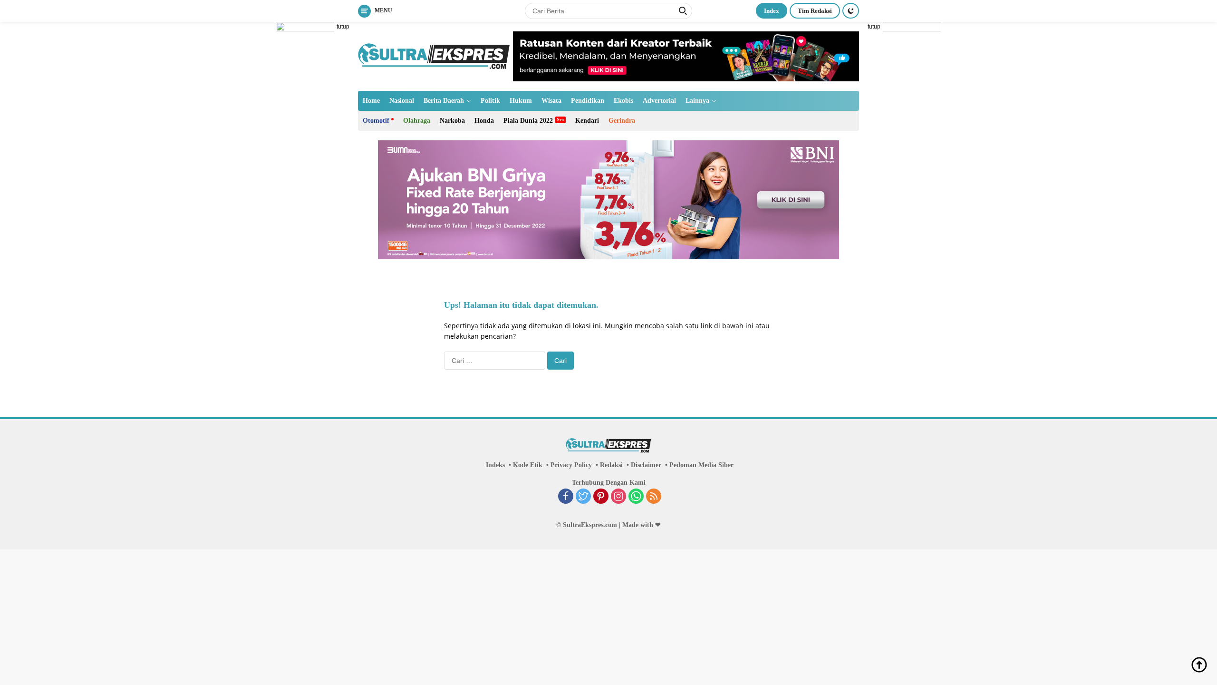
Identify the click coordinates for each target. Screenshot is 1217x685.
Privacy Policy (571, 465)
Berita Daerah (444, 100)
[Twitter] (583, 497)
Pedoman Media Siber (701, 465)
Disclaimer (646, 465)
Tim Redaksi (815, 10)
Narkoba (452, 120)
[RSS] (653, 497)
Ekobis (623, 100)
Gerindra (621, 120)
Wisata (551, 100)
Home (371, 100)
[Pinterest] (600, 497)
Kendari (587, 120)
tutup (343, 26)
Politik (490, 100)
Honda (484, 120)
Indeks (495, 465)
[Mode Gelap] (850, 11)
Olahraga (416, 120)
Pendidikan (587, 100)
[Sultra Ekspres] (434, 55)
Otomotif (376, 120)
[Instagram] (618, 497)
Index (771, 10)
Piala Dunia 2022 (528, 120)
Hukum (521, 100)
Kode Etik (527, 465)
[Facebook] (565, 497)
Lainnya (697, 100)
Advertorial (659, 100)
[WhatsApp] (636, 497)
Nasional (401, 100)
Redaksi (611, 465)
